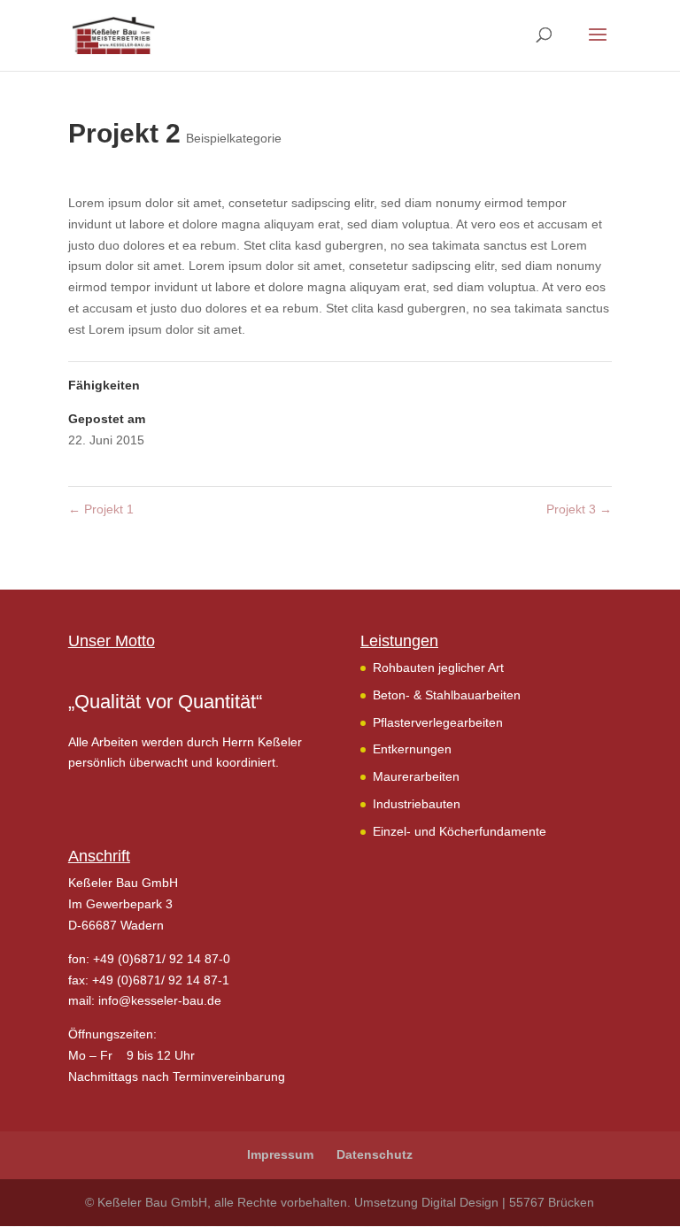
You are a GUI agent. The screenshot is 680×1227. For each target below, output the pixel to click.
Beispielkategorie (234, 138)
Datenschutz (374, 1154)
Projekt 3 (579, 509)
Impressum (280, 1154)
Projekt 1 (101, 509)
